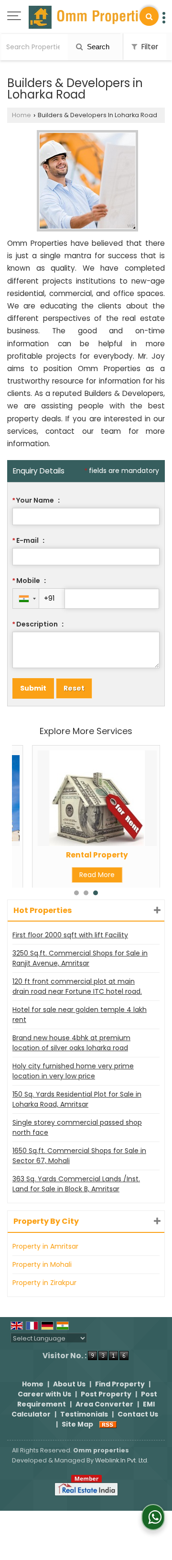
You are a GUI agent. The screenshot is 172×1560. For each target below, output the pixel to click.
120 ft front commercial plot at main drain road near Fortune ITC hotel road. (77, 986)
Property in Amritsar (45, 1246)
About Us (69, 1384)
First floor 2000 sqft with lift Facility (70, 935)
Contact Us (138, 1414)
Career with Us (44, 1394)
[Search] (149, 16)
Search (97, 47)
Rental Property (97, 855)
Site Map (77, 1424)
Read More (97, 874)
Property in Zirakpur (44, 1282)
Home (21, 115)
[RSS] (108, 1424)
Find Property (120, 1384)
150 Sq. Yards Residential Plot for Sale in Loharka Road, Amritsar (76, 1099)
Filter (149, 47)
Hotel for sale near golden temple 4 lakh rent (79, 1014)
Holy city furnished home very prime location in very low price (73, 1071)
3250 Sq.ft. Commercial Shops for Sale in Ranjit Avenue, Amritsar (80, 958)
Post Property (106, 1394)
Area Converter (104, 1404)
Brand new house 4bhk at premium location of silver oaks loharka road (71, 1043)
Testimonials (84, 1414)
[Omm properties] (91, 16)
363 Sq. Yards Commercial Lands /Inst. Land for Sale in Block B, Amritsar (76, 1184)
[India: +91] (25, 598)
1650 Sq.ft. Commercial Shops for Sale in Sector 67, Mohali (79, 1155)
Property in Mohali (42, 1264)
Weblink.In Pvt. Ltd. (122, 1460)
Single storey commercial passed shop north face (77, 1127)
